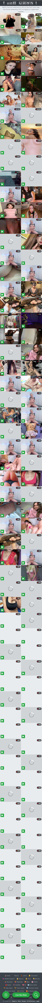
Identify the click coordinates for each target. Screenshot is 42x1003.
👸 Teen (28, 979)
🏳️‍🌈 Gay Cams (8, 988)
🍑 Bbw (27, 982)
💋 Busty (8, 985)
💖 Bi (24, 985)
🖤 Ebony (15, 975)
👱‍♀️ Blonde (36, 979)
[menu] (6, 995)
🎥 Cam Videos (32, 994)
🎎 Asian (7, 975)
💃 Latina (24, 975)
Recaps (24, 1001)
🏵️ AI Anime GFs (31, 991)
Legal (37, 1001)
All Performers (31, 1001)
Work (19, 1001)
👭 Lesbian (16, 985)
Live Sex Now (21, 995)
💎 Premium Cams (32, 988)
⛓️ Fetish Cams (10, 991)
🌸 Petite (34, 982)
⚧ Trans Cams (19, 988)
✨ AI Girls (20, 991)
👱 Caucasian (33, 975)
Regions (14, 1001)
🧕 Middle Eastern (8, 979)
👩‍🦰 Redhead (18, 982)
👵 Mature (20, 979)
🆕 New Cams (32, 985)
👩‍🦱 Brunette (8, 982)
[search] (36, 995)
